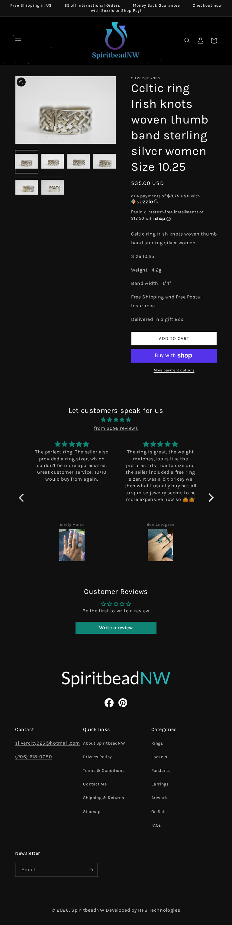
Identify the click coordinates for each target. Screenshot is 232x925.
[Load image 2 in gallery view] (52, 161)
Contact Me (95, 784)
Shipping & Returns (103, 797)
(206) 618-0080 (33, 756)
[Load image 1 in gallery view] (26, 161)
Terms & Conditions (103, 770)
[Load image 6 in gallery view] (52, 187)
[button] (18, 40)
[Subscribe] (91, 870)
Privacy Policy (97, 756)
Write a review (116, 627)
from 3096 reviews (116, 428)
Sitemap (91, 811)
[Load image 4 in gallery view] (104, 161)
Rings (157, 743)
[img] (116, 419)
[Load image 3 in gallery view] (78, 161)
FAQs (156, 825)
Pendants (161, 770)
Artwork (159, 797)
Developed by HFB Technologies (143, 910)
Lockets (159, 756)
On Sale (159, 811)
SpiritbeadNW (87, 910)
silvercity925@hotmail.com (47, 743)
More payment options (174, 370)
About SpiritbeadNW (104, 743)
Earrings (160, 784)
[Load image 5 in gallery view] (26, 187)
